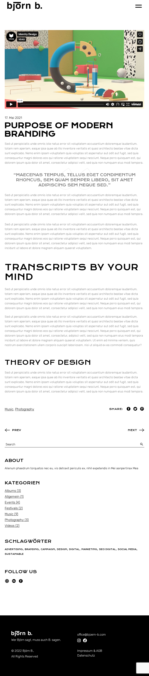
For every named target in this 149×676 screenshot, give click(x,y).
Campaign (48, 549)
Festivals (11, 508)
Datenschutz (86, 655)
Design (62, 549)
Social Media (127, 549)
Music (9, 409)
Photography (24, 409)
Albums (10, 491)
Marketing (89, 549)
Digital (74, 549)
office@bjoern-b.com (91, 634)
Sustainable (14, 554)
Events (10, 502)
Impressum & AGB (89, 651)
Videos (10, 526)
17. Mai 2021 (13, 118)
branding (32, 549)
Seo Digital (107, 549)
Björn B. (28, 651)
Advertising (14, 549)
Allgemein (12, 497)
